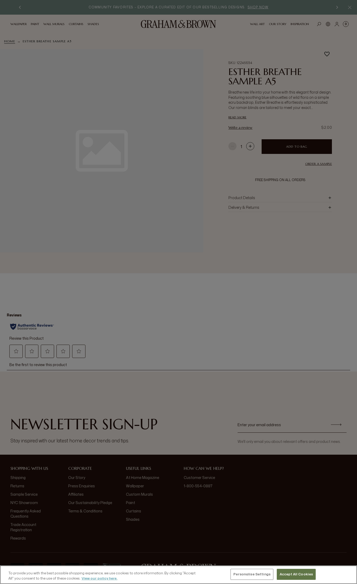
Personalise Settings (251, 574)
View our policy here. (99, 578)
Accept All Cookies (296, 574)
